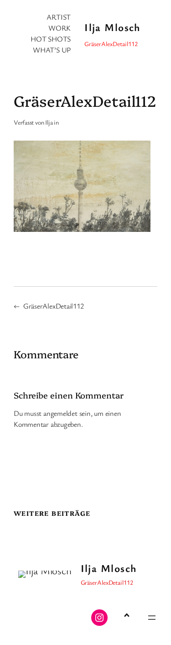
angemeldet (60, 413)
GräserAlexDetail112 (53, 306)
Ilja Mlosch (112, 27)
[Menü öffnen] (151, 617)
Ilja (48, 122)
